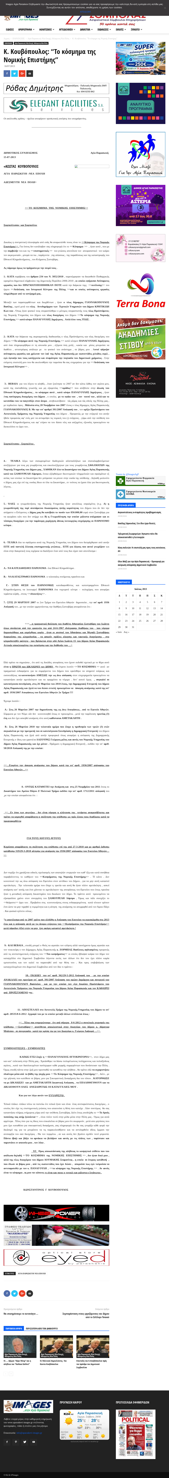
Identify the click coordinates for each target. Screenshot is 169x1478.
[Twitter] (24, 1442)
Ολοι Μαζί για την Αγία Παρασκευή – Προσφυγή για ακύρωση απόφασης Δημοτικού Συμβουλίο (141, 563)
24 (133, 621)
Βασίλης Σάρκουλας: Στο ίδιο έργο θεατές (136, 523)
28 (161, 621)
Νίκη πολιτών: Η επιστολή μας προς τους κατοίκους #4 (141, 549)
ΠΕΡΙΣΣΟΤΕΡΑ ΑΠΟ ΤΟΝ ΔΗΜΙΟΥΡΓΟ (42, 1328)
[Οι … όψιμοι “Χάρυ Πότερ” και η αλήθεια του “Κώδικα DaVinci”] (20, 1346)
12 (147, 608)
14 (161, 608)
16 (126, 614)
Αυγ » (126, 632)
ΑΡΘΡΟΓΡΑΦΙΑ (25, 29)
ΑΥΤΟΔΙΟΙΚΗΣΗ (66, 29)
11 (140, 608)
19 (147, 614)
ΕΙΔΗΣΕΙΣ (10, 29)
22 (119, 621)
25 (140, 621)
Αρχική (6, 38)
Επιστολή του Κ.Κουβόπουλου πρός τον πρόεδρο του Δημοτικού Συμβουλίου (91, 1364)
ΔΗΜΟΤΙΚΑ (85, 29)
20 (154, 614)
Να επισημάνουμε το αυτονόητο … (21, 1313)
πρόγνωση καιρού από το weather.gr (84, 1441)
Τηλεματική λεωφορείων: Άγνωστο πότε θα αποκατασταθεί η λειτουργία (137, 535)
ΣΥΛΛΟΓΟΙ (135, 29)
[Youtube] (33, 1442)
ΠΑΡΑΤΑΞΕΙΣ (19, 38)
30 (126, 627)
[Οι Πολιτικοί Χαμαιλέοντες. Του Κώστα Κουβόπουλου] (56, 1346)
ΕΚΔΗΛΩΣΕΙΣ (103, 29)
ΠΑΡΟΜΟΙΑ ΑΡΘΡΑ (14, 1328)
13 (154, 608)
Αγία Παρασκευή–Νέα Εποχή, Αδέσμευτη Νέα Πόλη (48, 38)
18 (140, 614)
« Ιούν (119, 632)
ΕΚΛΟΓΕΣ (119, 29)
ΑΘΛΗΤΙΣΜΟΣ (45, 29)
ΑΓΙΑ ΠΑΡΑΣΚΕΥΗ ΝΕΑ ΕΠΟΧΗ (32, 1274)
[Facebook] (7, 1442)
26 (147, 621)
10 (133, 608)
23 (126, 621)
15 (119, 614)
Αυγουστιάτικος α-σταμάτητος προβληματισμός (139, 512)
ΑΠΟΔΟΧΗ (85, 11)
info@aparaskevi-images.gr (29, 1433)
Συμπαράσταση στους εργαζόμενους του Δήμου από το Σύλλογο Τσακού (86, 1315)
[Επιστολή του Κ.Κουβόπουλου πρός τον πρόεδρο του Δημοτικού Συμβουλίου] (92, 1346)
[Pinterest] (16, 1442)
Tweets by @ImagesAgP (127, 474)
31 (133, 627)
